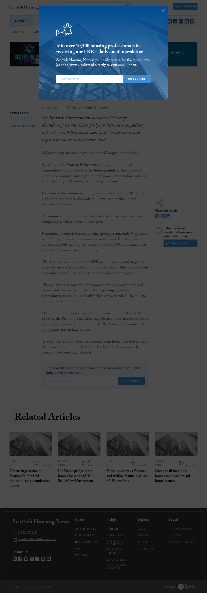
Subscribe (137, 79)
